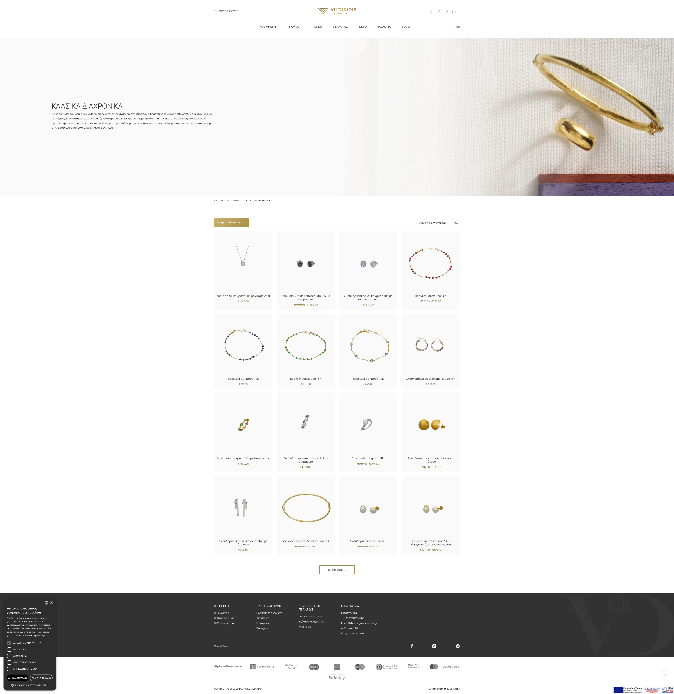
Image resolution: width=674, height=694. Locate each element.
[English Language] (458, 27)
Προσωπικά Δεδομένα (269, 613)
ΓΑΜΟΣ (294, 27)
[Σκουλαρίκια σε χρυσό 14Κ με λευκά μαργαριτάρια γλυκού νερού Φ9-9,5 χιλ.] (368, 507)
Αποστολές (262, 618)
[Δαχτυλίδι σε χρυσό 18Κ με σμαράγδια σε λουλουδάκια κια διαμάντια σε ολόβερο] (243, 425)
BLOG (406, 27)
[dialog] (30, 644)
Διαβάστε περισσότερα (34, 635)
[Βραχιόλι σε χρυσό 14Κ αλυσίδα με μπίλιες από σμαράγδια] (306, 345)
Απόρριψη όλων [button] (41, 677)
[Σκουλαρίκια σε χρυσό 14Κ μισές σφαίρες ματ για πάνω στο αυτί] (431, 425)
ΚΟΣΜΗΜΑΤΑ (269, 27)
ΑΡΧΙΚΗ (218, 200)
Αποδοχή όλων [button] (17, 677)
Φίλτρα (231, 222)
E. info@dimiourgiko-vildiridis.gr (359, 623)
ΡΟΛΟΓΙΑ (384, 27)
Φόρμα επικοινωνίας (353, 633)
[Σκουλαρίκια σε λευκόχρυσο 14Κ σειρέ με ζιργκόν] (243, 507)
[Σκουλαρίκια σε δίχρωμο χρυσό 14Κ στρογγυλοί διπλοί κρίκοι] (431, 345)
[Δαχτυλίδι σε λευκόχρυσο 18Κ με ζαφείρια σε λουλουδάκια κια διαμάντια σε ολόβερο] (306, 425)
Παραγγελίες (263, 628)
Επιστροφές (263, 623)
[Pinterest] (458, 646)
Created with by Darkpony (444, 688)
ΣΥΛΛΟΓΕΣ (340, 27)
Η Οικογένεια (221, 613)
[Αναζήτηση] (431, 11)
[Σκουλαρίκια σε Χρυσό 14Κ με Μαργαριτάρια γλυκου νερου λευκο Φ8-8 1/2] (431, 507)
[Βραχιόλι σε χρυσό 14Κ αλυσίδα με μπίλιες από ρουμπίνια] (431, 262)
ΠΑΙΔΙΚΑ (316, 27)
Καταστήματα (349, 613)
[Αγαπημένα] (446, 11)
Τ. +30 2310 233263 (352, 618)
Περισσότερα (334, 569)
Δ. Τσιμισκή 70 (349, 628)
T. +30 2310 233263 (226, 11)
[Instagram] (434, 646)
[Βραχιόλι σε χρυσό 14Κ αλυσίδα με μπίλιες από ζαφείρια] (243, 345)
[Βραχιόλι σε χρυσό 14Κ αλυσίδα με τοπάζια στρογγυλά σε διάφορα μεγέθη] (368, 345)
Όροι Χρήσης (221, 646)
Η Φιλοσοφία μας (224, 618)
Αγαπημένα (305, 626)
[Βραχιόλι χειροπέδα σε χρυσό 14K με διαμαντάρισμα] (306, 507)
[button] (30, 685)
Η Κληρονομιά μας (224, 623)
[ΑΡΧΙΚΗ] (337, 11)
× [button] (51, 602)
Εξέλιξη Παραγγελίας (311, 621)
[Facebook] (412, 646)
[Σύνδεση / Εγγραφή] (438, 11)
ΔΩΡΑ (363, 27)
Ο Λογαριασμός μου (310, 616)
